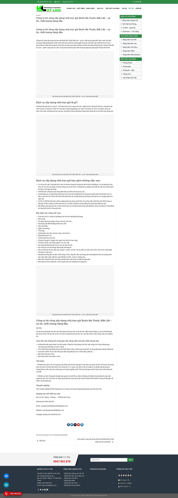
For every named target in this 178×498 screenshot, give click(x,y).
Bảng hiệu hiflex (69, 480)
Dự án (124, 8)
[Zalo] (6, 485)
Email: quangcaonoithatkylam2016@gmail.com (52, 406)
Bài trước (42, 441)
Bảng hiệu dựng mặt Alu (72, 485)
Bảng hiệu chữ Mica (71, 478)
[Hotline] (6, 493)
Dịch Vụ (100, 8)
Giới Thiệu (81, 8)
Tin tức (131, 8)
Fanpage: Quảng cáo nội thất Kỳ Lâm (48, 414)
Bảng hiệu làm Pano (71, 483)
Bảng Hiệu (90, 8)
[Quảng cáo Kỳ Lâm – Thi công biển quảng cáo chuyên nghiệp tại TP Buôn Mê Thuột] (49, 8)
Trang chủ (71, 8)
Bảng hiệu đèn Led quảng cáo (74, 476)
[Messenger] (6, 476)
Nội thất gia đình (112, 8)
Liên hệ (138, 8)
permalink (64, 435)
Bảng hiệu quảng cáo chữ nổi (74, 473)
